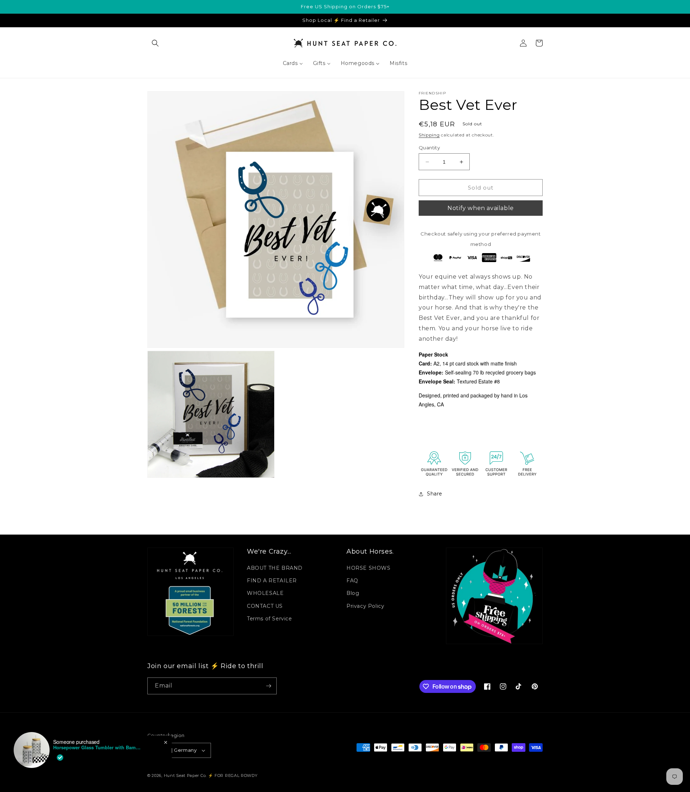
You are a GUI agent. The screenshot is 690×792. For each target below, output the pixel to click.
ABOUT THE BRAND (275, 568)
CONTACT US (265, 606)
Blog (352, 593)
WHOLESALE (265, 593)
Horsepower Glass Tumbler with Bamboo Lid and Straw (98, 747)
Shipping (429, 135)
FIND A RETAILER (272, 580)
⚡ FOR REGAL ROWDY (233, 775)
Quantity (429, 147)
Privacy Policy (365, 606)
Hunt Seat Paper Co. (185, 775)
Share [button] (434, 493)
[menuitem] (293, 63)
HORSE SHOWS (368, 568)
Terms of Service (269, 618)
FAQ (352, 580)
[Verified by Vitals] (60, 757)
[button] (155, 43)
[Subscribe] (268, 685)
